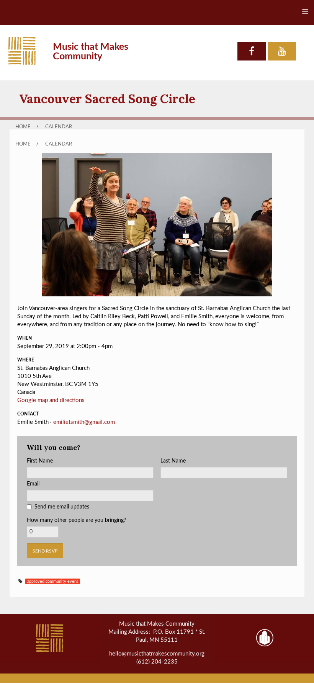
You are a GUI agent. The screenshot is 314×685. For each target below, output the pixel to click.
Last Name (173, 461)
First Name (40, 461)
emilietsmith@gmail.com (84, 422)
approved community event (52, 581)
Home (23, 126)
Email (33, 484)
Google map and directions (51, 400)
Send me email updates (61, 507)
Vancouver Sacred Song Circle (107, 98)
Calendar (58, 126)
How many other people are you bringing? (76, 520)
